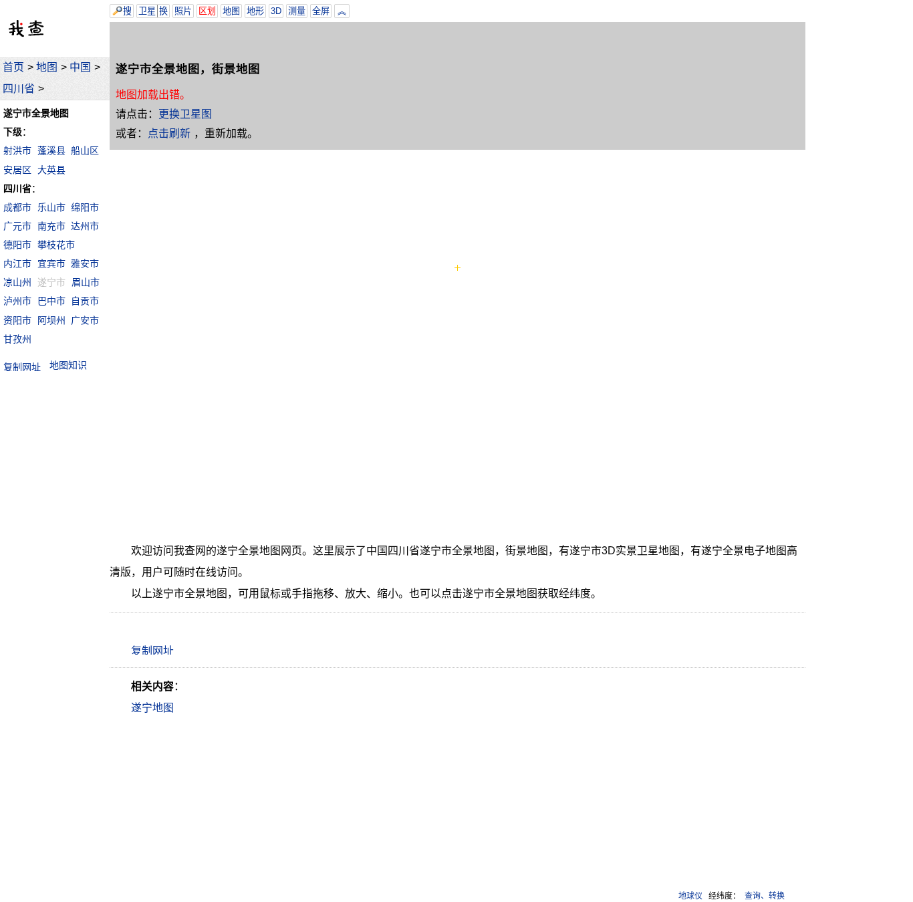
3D (276, 11)
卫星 (147, 11)
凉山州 (17, 282)
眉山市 (86, 282)
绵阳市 (85, 207)
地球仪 (690, 896)
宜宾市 (51, 263)
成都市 (17, 207)
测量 (296, 11)
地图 (46, 67)
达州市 (85, 226)
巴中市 (51, 301)
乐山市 (51, 207)
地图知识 (68, 365)
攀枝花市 (56, 244)
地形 (255, 11)
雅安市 (85, 263)
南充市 (51, 226)
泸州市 (17, 301)
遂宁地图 (152, 707)
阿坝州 (51, 320)
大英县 (51, 169)
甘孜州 (17, 339)
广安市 (85, 320)
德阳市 (17, 244)
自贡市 (85, 301)
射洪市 (17, 150)
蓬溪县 (51, 150)
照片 (183, 11)
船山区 (85, 150)
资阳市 (17, 320)
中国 (80, 67)
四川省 (19, 88)
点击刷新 (169, 133)
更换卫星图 (185, 114)
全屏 (321, 11)
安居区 (17, 169)
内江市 (17, 263)
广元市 (17, 226)
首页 (13, 67)
